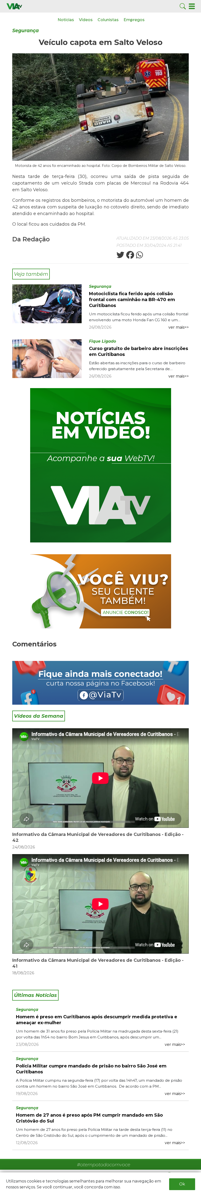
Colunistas (108, 19)
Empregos (134, 19)
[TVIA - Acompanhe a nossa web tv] (100, 465)
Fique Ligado (102, 341)
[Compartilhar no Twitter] (120, 256)
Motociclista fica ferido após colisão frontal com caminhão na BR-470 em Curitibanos (132, 299)
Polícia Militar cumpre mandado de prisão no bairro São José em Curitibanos (91, 1069)
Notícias (66, 19)
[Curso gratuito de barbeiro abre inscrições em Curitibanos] (47, 358)
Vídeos (86, 19)
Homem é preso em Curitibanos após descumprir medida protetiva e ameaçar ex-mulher (96, 1019)
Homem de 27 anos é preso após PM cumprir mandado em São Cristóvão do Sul (89, 1118)
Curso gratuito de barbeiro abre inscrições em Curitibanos (138, 351)
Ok (182, 1184)
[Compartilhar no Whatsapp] (139, 256)
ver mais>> (178, 327)
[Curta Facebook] (100, 682)
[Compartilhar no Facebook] (129, 256)
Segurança (25, 30)
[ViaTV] (14, 6)
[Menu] (192, 6)
